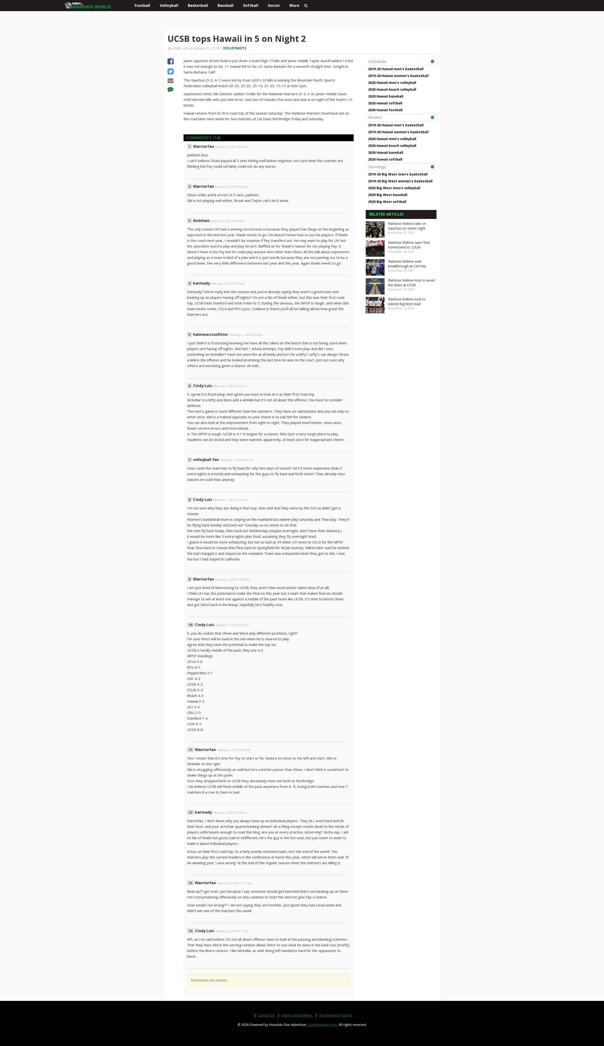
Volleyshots (234, 48)
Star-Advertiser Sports (335, 1015)
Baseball (226, 5)
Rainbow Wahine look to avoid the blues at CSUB (411, 282)
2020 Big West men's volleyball (394, 188)
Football (142, 5)
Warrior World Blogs (297, 1015)
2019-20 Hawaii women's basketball (398, 75)
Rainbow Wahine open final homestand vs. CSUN (409, 244)
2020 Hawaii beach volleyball (392, 89)
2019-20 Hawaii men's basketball (396, 69)
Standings (377, 166)
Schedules (377, 61)
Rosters (375, 117)
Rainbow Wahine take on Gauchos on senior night (407, 226)
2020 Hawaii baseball (385, 96)
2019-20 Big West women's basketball (400, 181)
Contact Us (267, 1015)
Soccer (274, 5)
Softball (250, 5)
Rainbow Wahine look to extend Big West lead (406, 301)
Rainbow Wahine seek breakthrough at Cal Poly (407, 263)
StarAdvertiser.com (322, 1024)
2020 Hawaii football (385, 110)
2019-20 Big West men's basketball (398, 174)
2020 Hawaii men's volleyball (392, 82)
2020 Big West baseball (387, 194)
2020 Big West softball (387, 201)
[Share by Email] (170, 81)
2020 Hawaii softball (385, 103)
